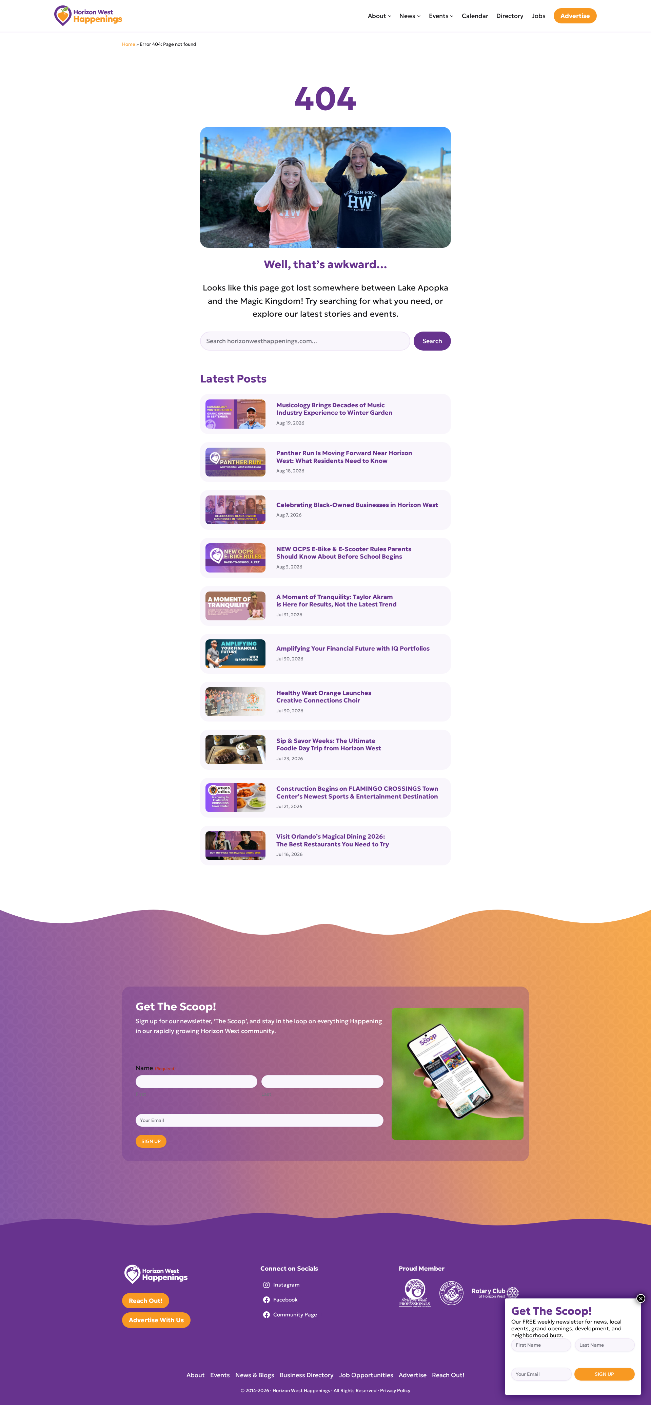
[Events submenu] (452, 16)
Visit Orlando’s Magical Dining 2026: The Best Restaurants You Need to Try (332, 840)
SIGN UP (151, 1141)
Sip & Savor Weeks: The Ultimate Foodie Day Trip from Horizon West (328, 744)
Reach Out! (145, 1301)
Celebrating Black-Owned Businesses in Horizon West (357, 505)
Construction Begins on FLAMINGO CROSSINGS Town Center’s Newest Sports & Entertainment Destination (357, 792)
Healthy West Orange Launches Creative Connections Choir (323, 697)
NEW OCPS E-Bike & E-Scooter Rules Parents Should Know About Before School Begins (343, 553)
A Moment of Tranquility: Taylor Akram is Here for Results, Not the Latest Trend (336, 600)
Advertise (575, 16)
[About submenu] (390, 16)
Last (266, 1094)
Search (432, 341)
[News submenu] (419, 16)
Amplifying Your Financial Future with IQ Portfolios (353, 648)
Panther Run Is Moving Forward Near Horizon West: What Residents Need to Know (344, 457)
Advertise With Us (156, 1320)
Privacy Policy (395, 1390)
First (141, 1094)
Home (128, 44)
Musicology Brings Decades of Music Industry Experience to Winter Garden (334, 409)
